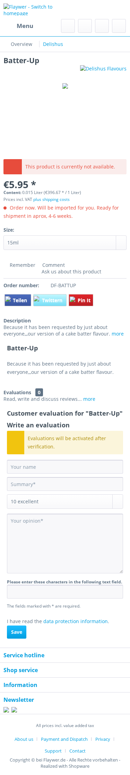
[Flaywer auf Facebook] (6, 710)
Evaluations (17, 392)
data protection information (75, 621)
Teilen (20, 300)
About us (24, 739)
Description (17, 320)
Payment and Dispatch (64, 739)
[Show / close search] (68, 26)
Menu (25, 26)
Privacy (102, 739)
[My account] (102, 26)
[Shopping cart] (119, 26)
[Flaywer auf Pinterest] (14, 710)
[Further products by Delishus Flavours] (103, 71)
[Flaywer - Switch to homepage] (34, 9)
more (118, 333)
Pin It (84, 300)
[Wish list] (85, 26)
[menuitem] (18, 26)
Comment (53, 265)
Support (53, 751)
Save (16, 632)
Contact (77, 751)
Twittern (53, 300)
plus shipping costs (51, 199)
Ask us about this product (70, 271)
